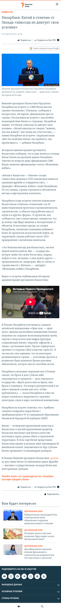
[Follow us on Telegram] (24, 576)
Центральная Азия (33, 511)
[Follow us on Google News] (37, 576)
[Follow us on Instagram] (11, 576)
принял (54, 458)
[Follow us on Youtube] (4, 576)
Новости (7, 12)
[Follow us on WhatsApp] (30, 576)
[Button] (24, 40)
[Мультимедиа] (19, 606)
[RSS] (44, 576)
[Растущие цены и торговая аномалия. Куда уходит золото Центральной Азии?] (12, 533)
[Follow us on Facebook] (17, 576)
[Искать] (42, 606)
